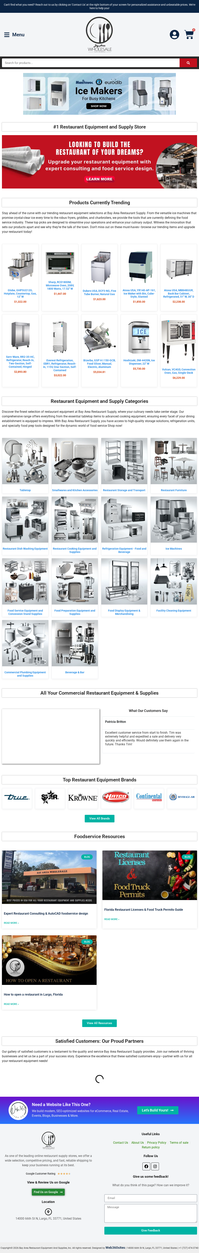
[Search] (188, 62)
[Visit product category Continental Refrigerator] (149, 797)
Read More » (11, 923)
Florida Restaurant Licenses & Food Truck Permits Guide (143, 910)
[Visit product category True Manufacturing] (17, 797)
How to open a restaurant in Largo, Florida (33, 994)
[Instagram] (155, 1166)
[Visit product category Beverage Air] (182, 797)
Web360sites (115, 1248)
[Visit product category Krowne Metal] (83, 797)
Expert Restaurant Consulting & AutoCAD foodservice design (46, 913)
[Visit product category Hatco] (116, 797)
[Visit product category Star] (50, 797)
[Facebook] (146, 1166)
